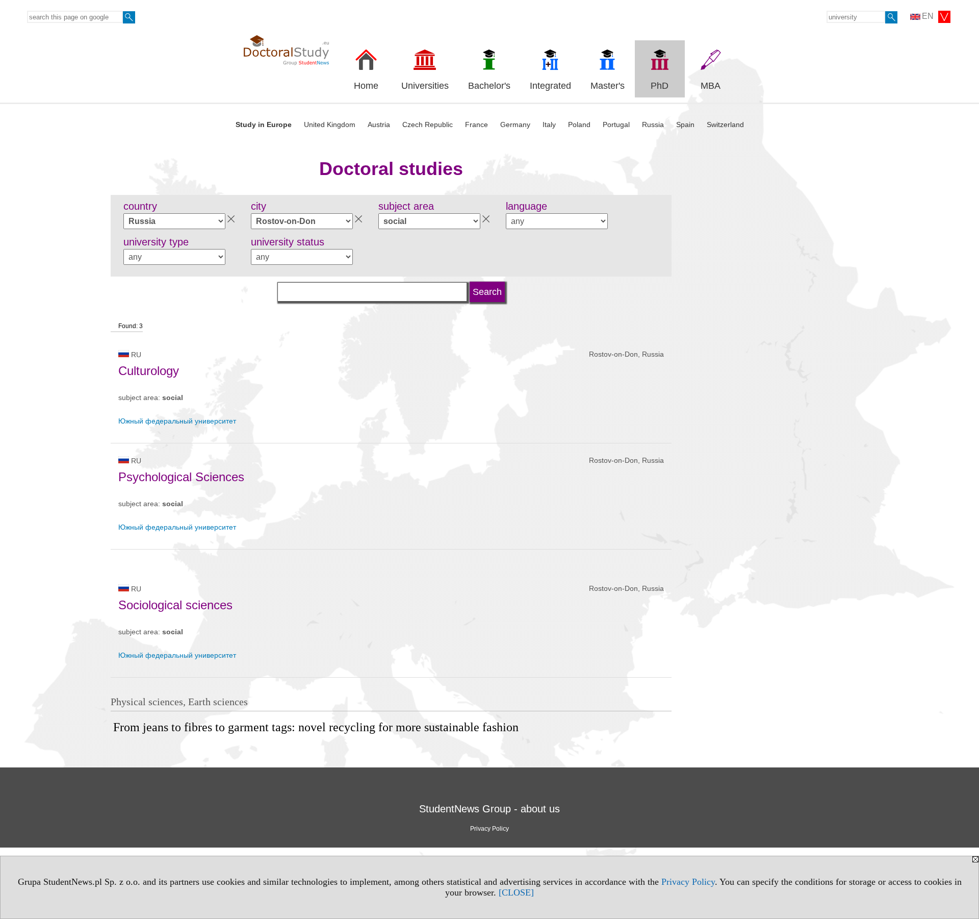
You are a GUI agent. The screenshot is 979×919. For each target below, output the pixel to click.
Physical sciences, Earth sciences (179, 701)
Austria (379, 124)
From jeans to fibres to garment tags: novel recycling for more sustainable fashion (316, 727)
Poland (579, 124)
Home (366, 86)
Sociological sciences (175, 605)
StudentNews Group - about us (489, 808)
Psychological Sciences (181, 477)
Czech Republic (427, 124)
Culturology (148, 371)
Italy (549, 124)
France (476, 124)
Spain (685, 124)
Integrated (550, 86)
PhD (659, 86)
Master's (607, 86)
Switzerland (725, 124)
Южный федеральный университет (177, 421)
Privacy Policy (688, 882)
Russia (653, 124)
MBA (710, 86)
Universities (425, 86)
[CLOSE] (516, 892)
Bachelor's (489, 86)
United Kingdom (329, 124)
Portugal (616, 124)
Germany (515, 124)
